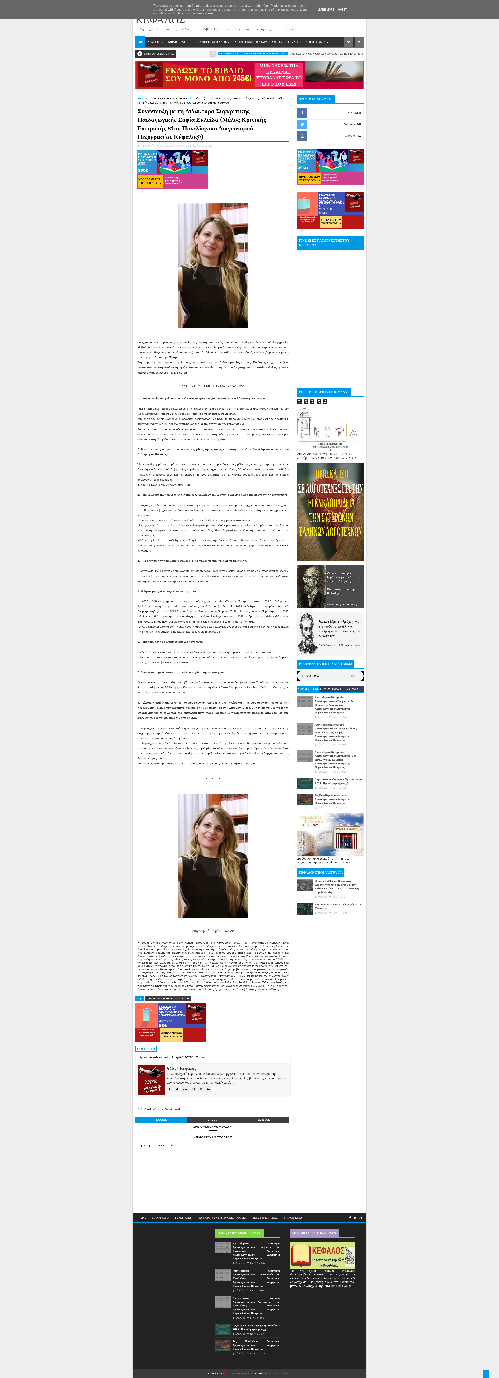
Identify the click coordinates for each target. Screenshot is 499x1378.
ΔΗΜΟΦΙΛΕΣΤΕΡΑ (330, 689)
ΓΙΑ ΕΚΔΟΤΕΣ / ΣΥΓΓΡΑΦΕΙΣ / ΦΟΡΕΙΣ (222, 1217)
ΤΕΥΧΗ (293, 42)
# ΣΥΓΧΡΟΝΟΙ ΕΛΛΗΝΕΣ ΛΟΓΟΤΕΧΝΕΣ (168, 998)
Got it (342, 9)
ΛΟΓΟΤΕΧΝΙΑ (316, 42)
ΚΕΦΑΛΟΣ (160, 20)
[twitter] (355, 1217)
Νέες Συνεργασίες (265, 1217)
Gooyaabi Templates (280, 1373)
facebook (263, 1119)
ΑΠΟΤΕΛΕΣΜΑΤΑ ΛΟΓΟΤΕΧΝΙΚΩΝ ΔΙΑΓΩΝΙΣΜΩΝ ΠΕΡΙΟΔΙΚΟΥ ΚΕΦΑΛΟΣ (189, 53)
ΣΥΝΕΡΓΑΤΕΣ (183, 1217)
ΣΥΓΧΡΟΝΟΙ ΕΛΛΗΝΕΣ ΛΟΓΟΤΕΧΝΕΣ (168, 98)
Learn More (325, 9)
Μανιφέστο (160, 1217)
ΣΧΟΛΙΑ (352, 689)
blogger (161, 1119)
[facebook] (350, 1217)
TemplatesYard (239, 1373)
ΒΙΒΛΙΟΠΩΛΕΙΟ (179, 42)
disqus (212, 1119)
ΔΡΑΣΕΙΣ (154, 42)
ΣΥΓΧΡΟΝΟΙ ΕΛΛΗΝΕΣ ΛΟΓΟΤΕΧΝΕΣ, (192, 145)
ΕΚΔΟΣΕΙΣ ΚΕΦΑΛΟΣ (211, 42)
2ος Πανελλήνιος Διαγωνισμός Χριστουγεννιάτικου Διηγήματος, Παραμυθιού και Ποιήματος (333, 799)
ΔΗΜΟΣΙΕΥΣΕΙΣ (308, 689)
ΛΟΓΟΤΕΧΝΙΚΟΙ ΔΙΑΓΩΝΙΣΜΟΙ (257, 42)
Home (140, 98)
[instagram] (360, 1217)
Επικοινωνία (293, 1217)
